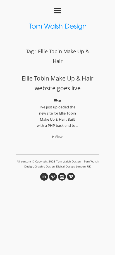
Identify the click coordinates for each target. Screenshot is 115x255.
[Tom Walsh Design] (57, 27)
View (58, 136)
